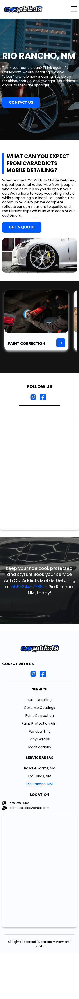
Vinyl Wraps (39, 739)
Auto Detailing (39, 699)
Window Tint (39, 731)
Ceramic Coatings (39, 707)
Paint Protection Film (39, 723)
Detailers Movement (54, 942)
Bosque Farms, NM (39, 768)
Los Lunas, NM (39, 776)
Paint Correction (39, 715)
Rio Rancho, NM (40, 784)
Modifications (39, 747)
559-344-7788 (27, 587)
